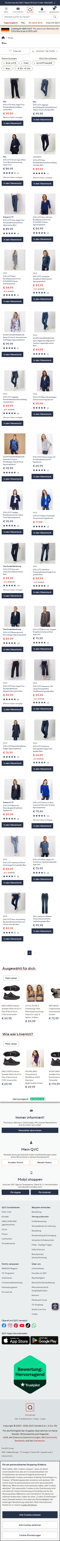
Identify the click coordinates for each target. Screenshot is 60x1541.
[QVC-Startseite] (3, 38)
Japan (43, 1419)
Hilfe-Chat (6, 1212)
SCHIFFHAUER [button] (44, 63)
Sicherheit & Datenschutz (43, 1240)
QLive (4, 1229)
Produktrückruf (8, 1243)
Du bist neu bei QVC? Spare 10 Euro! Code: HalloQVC (29, 2)
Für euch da (7, 1292)
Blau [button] (7, 68)
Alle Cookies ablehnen (30, 1525)
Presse (5, 1234)
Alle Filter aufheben (48, 58)
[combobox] (27, 16)
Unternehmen (38, 1268)
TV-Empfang (37, 1304)
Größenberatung (39, 1221)
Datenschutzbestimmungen (26, 1437)
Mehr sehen (11, 978)
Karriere (35, 1295)
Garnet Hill (35, 1452)
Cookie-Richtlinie (29, 1505)
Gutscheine (7, 1278)
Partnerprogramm (9, 1287)
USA (16, 1419)
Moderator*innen (39, 1300)
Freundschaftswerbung (12, 1282)
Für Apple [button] (15, 1192)
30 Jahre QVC (35, 22)
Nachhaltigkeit (38, 1278)
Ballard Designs (13, 1452)
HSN (3, 1452)
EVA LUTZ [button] (10, 63)
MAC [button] (26, 63)
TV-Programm (8, 1273)
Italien (36, 1419)
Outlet (35, 1314)
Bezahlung (36, 1230)
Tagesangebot (11, 22)
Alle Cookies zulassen (30, 1514)
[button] (6, 10)
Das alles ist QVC (39, 1273)
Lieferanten (7, 1238)
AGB (5, 1437)
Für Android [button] (45, 1192)
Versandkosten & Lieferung (44, 1226)
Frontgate (25, 1452)
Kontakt (5, 1216)
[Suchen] (55, 16)
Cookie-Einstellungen (30, 1535)
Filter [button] (17, 51)
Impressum (39, 1440)
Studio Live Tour (39, 1309)
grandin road (46, 1452)
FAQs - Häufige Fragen (42, 1245)
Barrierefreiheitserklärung (43, 1282)
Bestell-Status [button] (44, 1162)
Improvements (7, 1456)
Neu (23, 22)
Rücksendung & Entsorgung (44, 1235)
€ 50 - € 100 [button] (23, 68)
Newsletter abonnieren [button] (30, 1130)
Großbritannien (26, 1419)
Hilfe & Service (38, 1249)
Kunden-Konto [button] (15, 1162)
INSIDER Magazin (10, 1268)
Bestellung (36, 1212)
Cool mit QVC (53, 22)
